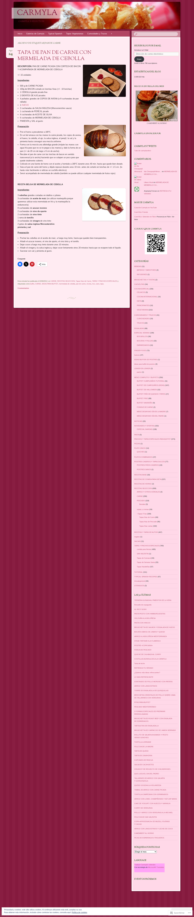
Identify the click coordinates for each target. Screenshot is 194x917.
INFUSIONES (142, 274)
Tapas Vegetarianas (74, 34)
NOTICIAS (138, 421)
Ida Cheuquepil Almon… (152, 171)
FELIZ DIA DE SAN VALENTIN (145, 817)
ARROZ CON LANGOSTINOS (145, 686)
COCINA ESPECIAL (141, 289)
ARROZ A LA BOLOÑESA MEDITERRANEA (150, 636)
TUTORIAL (138, 572)
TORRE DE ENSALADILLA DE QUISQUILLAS (151, 690)
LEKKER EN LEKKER (142, 368)
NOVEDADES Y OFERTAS (144, 426)
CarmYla (37, 13)
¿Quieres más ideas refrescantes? (147, 672)
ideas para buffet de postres (144, 364)
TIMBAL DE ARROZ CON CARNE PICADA (150, 790)
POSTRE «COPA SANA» (143, 645)
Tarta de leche (139, 663)
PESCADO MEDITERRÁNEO (145, 707)
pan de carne (81, 284)
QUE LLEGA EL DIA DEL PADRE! (146, 774)
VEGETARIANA (142, 310)
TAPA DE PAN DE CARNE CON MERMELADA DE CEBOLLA (54, 55)
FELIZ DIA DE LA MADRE (143, 747)
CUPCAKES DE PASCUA (143, 760)
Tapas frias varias (145, 526)
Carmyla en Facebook (147, 133)
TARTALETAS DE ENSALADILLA (146, 726)
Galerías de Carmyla (35, 34)
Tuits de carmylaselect (142, 150)
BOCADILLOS (142, 336)
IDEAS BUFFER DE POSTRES (145, 359)
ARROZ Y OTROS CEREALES (148, 492)
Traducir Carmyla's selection (144, 865)
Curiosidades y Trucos (97, 34)
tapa (102, 284)
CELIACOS (141, 292)
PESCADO (141, 501)
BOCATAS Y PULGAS (145, 341)
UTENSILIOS (139, 585)
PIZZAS (137, 444)
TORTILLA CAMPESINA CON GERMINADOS (151, 794)
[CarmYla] (91, 15)
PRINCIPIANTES (143, 305)
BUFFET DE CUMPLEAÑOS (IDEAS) (151, 385)
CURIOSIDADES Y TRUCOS (145, 315)
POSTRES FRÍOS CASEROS (148, 465)
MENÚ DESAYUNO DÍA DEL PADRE (150, 416)
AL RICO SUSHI (140, 609)
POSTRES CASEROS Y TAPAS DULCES (149, 462)
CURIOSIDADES (143, 318)
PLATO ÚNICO (140, 448)
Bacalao (142, 504)
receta (89, 284)
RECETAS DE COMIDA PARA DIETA (147, 479)
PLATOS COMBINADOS (143, 457)
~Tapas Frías (142, 514)
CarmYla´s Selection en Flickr (145, 217)
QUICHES (140, 452)
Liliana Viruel (148, 182)
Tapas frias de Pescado (148, 522)
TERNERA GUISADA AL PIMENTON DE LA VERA (152, 600)
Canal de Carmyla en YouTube (145, 207)
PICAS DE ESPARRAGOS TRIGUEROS (149, 838)
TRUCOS (140, 323)
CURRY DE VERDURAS (143, 808)
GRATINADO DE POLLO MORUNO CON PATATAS (153, 681)
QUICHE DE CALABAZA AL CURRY (147, 654)
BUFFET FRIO (142, 398)
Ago (10, 51)
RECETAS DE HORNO (142, 484)
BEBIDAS (137, 266)
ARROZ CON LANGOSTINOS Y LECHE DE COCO (153, 829)
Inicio (20, 34)
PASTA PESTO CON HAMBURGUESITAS (149, 614)
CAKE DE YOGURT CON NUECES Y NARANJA (152, 803)
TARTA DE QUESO (141, 751)
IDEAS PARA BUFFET (50, 284)
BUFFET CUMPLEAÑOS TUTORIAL (150, 381)
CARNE (53, 281)
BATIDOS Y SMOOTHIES (146, 270)
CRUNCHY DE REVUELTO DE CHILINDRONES (152, 769)
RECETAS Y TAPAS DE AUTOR (146, 532)
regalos (137, 537)
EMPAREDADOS (143, 345)
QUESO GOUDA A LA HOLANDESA (147, 785)
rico (93, 284)
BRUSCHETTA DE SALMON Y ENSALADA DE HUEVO (154, 627)
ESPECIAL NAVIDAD (144, 429)
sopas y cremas (143, 509)
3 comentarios (23, 288)
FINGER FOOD (140, 350)
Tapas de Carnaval (144, 558)
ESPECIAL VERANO (142, 333)
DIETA (139, 301)
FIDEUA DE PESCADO (142, 650)
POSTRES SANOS (144, 469)
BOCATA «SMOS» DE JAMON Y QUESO (149, 632)
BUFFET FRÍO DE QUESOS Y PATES (151, 394)
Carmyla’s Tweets (145, 146)
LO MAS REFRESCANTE (143, 677)
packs (139, 372)
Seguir (139, 59)
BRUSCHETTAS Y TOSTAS (144, 280)
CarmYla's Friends (141, 212)
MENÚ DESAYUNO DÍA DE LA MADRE (151, 411)
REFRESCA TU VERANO (143, 668)
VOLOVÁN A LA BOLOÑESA (145, 618)
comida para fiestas (144, 549)
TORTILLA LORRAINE (142, 742)
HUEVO (25, 105)
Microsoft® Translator (156, 867)
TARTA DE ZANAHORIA (143, 755)
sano (97, 284)
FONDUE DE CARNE (145, 407)
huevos (137, 355)
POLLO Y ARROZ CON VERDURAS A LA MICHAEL (153, 812)
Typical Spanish (55, 34)
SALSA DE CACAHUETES (144, 765)
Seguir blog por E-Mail (147, 45)
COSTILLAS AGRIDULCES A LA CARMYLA (150, 659)
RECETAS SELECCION (66, 281)
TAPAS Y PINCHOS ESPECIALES (104, 281)
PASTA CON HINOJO (142, 623)
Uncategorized (139, 581)
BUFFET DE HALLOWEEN (147, 390)
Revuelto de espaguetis (143, 605)
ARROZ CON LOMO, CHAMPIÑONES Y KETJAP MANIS (155, 799)
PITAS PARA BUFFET (142, 702)
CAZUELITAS (139, 284)
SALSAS (137, 541)
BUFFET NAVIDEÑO (144, 403)
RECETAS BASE (140, 475)
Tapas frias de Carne (83, 281)
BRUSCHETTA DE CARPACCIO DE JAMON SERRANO (155, 730)
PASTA (136, 435)
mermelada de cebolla (67, 284)
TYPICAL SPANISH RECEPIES (145, 577)
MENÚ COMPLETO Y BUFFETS (146, 377)
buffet (32, 284)
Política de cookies (79, 912)
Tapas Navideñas (143, 567)
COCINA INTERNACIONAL (147, 297)
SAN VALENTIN (143, 554)
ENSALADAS (139, 328)
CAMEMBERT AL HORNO (144, 833)
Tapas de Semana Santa (146, 562)
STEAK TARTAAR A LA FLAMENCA (147, 641)
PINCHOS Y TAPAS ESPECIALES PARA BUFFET (152, 439)
